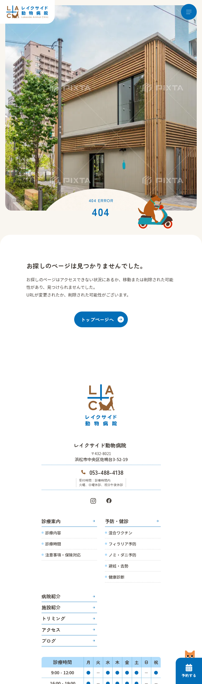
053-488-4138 (106, 472)
